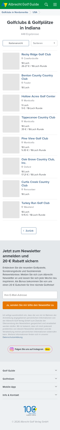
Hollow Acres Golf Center (38, 96)
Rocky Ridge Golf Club (36, 54)
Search (46, 4)
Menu (55, 4)
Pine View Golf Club (35, 138)
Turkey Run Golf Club (36, 203)
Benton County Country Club (37, 77)
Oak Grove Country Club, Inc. (38, 161)
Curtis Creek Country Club (35, 183)
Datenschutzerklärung (12, 337)
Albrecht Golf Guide (23, 4)
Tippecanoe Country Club (38, 117)
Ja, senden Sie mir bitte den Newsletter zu (30, 305)
